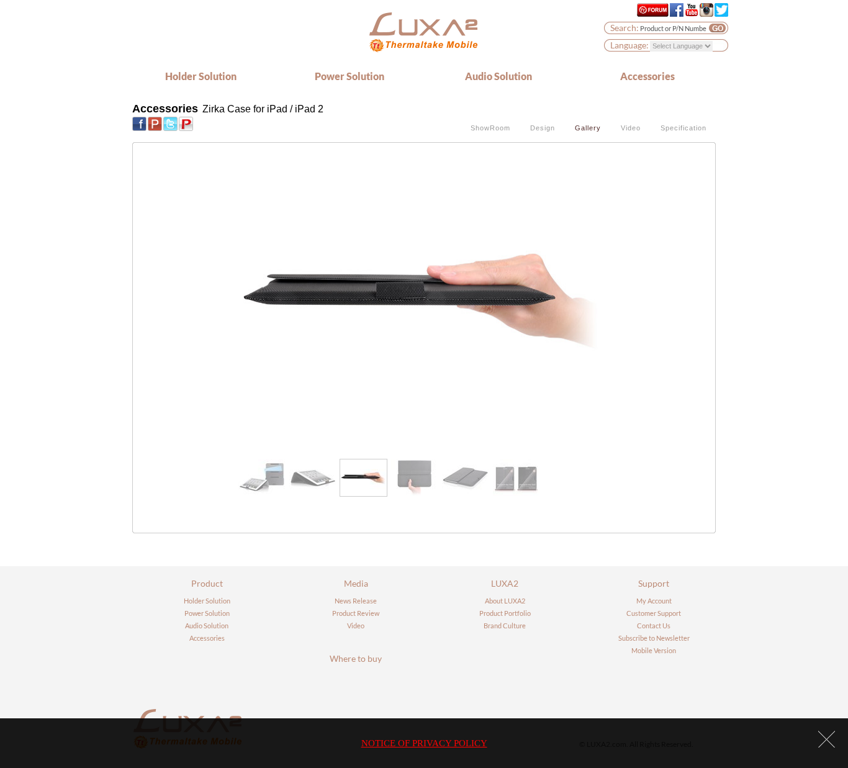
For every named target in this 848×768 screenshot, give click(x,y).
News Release (356, 601)
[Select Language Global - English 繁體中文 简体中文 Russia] (681, 45)
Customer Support (653, 613)
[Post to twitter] (170, 123)
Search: (624, 27)
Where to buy (356, 658)
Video (631, 128)
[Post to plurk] (155, 123)
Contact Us (653, 625)
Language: (629, 45)
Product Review (355, 613)
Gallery (588, 128)
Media (356, 583)
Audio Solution (498, 76)
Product (207, 583)
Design (542, 128)
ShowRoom (490, 128)
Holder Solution (201, 76)
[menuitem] (262, 478)
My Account (654, 601)
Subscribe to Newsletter (654, 638)
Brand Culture (505, 625)
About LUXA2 (505, 601)
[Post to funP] (186, 123)
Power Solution (349, 76)
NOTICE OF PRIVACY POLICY (424, 743)
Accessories (647, 76)
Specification (683, 128)
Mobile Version (653, 650)
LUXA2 (504, 583)
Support (653, 583)
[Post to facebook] (139, 123)
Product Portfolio (505, 613)
